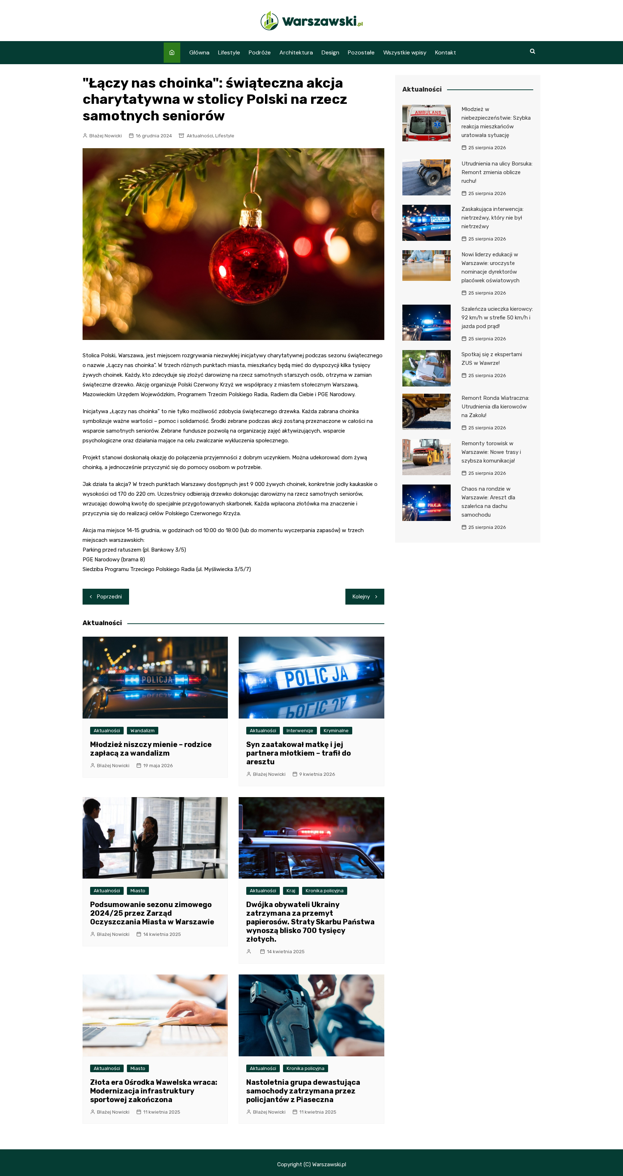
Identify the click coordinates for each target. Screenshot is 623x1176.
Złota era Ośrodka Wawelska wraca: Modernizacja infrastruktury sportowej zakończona (153, 1091)
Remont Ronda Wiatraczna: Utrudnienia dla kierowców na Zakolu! (495, 407)
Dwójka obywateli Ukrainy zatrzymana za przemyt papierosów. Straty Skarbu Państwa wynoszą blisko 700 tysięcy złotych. (310, 921)
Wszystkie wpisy (405, 52)
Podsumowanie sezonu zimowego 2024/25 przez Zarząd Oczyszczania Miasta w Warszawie (152, 913)
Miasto (138, 890)
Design (330, 52)
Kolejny (361, 596)
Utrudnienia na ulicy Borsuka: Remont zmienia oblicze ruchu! (497, 172)
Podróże (260, 52)
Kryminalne (336, 730)
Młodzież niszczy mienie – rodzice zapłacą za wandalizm (151, 748)
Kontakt (445, 52)
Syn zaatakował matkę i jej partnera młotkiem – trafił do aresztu (298, 753)
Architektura (296, 52)
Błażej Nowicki (105, 135)
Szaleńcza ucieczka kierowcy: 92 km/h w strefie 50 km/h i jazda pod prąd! (497, 318)
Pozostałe (361, 52)
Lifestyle (229, 52)
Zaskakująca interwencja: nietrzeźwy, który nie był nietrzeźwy (492, 218)
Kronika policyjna (325, 890)
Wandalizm (143, 730)
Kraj (291, 890)
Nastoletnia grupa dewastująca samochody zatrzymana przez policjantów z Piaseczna (303, 1091)
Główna (199, 52)
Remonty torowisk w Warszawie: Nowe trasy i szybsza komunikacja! (491, 452)
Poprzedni (109, 596)
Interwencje (300, 730)
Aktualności (200, 135)
